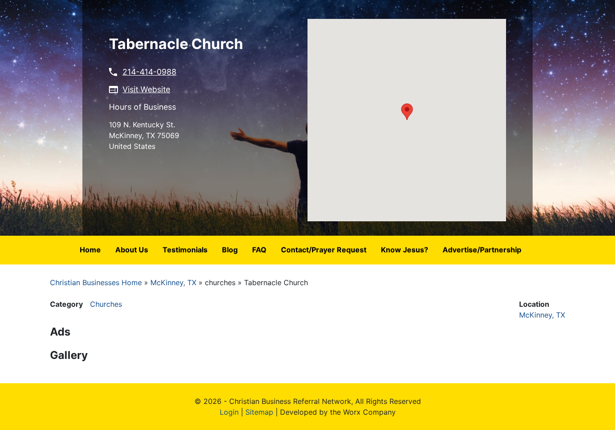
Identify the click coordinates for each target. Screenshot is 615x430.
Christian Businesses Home (96, 282)
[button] (407, 111)
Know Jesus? (404, 249)
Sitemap (259, 412)
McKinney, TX (173, 282)
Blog (230, 249)
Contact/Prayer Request (323, 249)
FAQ (259, 249)
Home (90, 249)
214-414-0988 (149, 71)
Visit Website (146, 89)
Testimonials (185, 249)
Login (229, 412)
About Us (131, 249)
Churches (106, 304)
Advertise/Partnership (482, 249)
